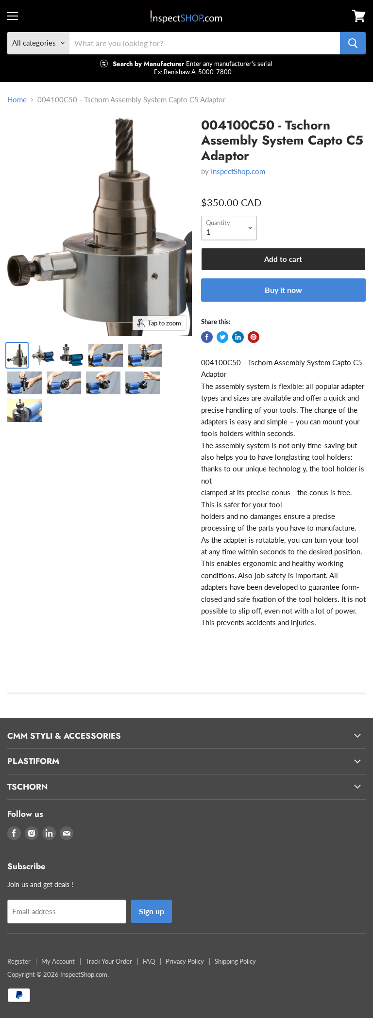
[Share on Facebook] (207, 337)
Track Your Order (108, 961)
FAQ (149, 961)
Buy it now (283, 289)
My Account (58, 961)
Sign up (151, 911)
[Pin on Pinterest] (253, 337)
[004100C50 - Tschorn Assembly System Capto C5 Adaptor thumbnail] (17, 355)
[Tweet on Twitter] (222, 337)
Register (19, 961)
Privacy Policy (185, 961)
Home (17, 100)
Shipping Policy (235, 961)
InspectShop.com (238, 171)
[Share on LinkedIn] (238, 337)
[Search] (353, 43)
